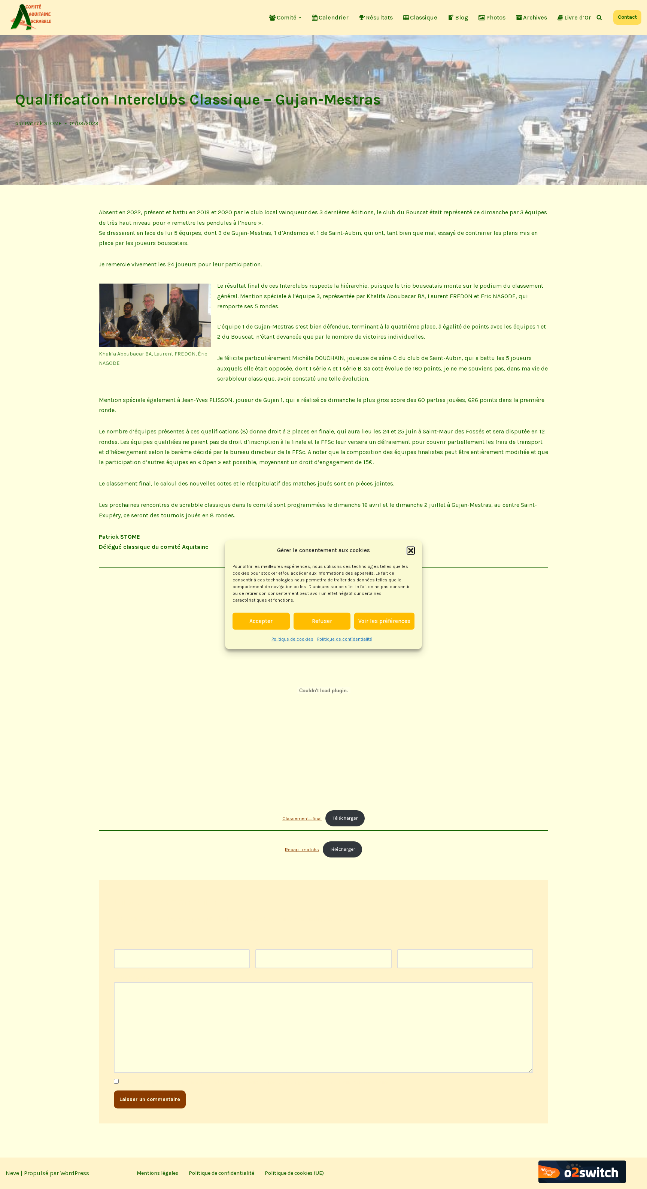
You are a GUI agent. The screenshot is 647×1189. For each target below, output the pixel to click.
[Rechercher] (599, 17)
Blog (461, 17)
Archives (535, 17)
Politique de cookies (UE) (294, 1173)
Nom (122, 944)
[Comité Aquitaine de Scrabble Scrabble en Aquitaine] (31, 17)
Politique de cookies (292, 638)
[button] (410, 550)
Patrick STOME (43, 123)
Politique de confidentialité (344, 638)
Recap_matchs (302, 849)
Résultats (379, 17)
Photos (495, 17)
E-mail (266, 944)
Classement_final (302, 818)
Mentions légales (157, 1173)
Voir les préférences (384, 621)
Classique (423, 17)
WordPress (74, 1173)
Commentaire (134, 977)
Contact (627, 17)
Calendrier (334, 17)
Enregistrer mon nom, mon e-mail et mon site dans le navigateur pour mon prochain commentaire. (254, 1081)
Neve (12, 1173)
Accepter (261, 621)
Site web (408, 944)
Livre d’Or (577, 17)
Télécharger (345, 818)
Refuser (322, 621)
